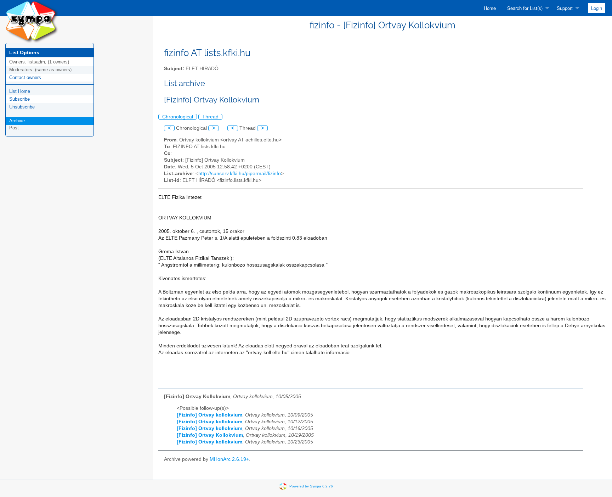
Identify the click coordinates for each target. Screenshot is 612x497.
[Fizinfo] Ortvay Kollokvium (210, 435)
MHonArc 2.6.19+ (229, 459)
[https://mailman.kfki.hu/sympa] (31, 21)
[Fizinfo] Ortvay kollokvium (209, 415)
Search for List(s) (525, 8)
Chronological (177, 116)
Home (490, 8)
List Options (24, 52)
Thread (210, 116)
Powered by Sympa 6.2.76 (311, 486)
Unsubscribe (22, 107)
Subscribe (19, 99)
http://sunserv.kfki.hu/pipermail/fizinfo (239, 173)
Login (596, 8)
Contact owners (25, 77)
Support (565, 8)
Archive (17, 120)
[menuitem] (490, 8)
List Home (19, 91)
